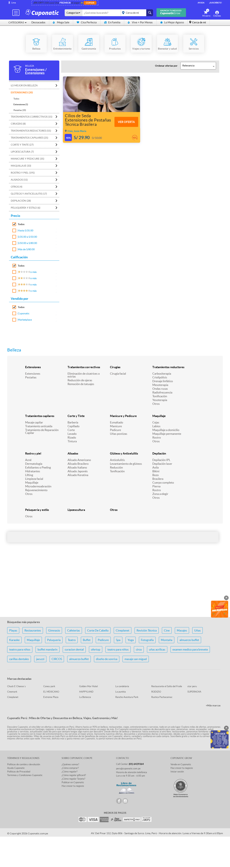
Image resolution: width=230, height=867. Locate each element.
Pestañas (30, 377)
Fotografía (147, 640)
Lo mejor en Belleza (24, 85)
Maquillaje (159, 416)
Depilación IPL (161, 460)
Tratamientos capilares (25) (29, 137)
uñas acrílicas (157, 649)
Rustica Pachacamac (161, 697)
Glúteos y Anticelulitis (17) (29, 193)
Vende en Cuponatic (181, 764)
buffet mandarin (48, 649)
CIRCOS (57, 659)
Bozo (155, 475)
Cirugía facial (118, 373)
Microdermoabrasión (38, 486)
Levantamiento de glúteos (126, 463)
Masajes (182, 630)
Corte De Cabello (98, 630)
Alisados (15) (19, 179)
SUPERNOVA (194, 691)
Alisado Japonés (78, 471)
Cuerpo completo (163, 482)
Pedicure (115, 430)
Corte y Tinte (76, 416)
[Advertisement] (115, 586)
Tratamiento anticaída (38, 426)
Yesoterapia (159, 400)
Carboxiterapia (161, 373)
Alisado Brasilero (78, 463)
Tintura (72, 441)
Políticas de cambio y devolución (23, 764)
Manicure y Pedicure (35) (27, 158)
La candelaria (122, 686)
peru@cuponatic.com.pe (128, 768)
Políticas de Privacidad (18, 771)
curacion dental (74, 649)
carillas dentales (19, 659)
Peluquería (54, 640)
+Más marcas (213, 705)
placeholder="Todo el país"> (136, 12)
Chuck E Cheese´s (16, 686)
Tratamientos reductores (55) (31, 130)
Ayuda (201, 3)
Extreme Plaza (50, 697)
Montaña (166, 640)
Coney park (49, 686)
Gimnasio (54, 630)
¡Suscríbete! (215, 3)
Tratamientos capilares (39, 416)
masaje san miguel (136, 659)
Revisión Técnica (147, 630)
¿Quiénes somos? (70, 764)
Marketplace (25, 319)
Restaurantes (32, 630)
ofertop (95, 649)
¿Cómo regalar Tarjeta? (73, 778)
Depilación (159, 453)
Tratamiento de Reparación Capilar (42, 431)
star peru (192, 686)
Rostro (156, 437)
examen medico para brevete (190, 649)
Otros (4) (16, 186)
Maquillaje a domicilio (165, 430)
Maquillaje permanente (166, 433)
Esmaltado (116, 422)
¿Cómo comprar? (70, 768)
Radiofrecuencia (162, 392)
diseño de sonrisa (106, 659)
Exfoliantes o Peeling (38, 467)
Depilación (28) (21, 200)
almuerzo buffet (189, 640)
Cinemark (12, 691)
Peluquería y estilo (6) (25, 207)
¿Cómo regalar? (69, 771)
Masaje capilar (34, 422)
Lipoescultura (76, 509)
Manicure (116, 426)
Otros (156, 403)
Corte (71, 430)
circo (139, 649)
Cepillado (73, 426)
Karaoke (14, 640)
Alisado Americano (79, 460)
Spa (118, 640)
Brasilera (157, 478)
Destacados (38, 22)
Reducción (116, 467)
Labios (156, 426)
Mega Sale (63, 22)
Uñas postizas (118, 433)
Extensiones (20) (22, 92)
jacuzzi (40, 659)
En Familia (114, 22)
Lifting (29, 475)
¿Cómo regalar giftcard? (74, 775)
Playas (13, 630)
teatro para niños (19, 649)
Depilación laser (162, 463)
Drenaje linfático (162, 381)
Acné (28, 460)
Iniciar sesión (177, 771)
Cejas (155, 422)
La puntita (120, 691)
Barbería (73, 422)
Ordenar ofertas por (166, 65)
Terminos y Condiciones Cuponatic (24, 775)
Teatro (72, 640)
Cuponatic (23, 313)
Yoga (131, 640)
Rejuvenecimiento (36, 490)
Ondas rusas (160, 388)
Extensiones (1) (20, 104)
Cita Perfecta (89, 22)
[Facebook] (119, 801)
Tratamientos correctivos (84, 367)
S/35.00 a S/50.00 (27, 236)
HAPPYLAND (86, 691)
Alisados (73, 453)
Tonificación (159, 396)
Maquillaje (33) (21, 165)
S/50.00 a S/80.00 (27, 243)
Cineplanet (122, 630)
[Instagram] (125, 801)
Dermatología (33, 463)
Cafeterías (73, 630)
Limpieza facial (34, 478)
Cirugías (115, 367)
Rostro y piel (33, 453)
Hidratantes (32, 471)
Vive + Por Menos (142, 22)
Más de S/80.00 (26, 249)
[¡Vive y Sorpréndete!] (42, 12)
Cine (167, 630)
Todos (16, 98)
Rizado (72, 437)
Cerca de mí (199, 22)
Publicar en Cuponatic (73, 782)
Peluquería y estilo (37, 509)
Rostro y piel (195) (23, 172)
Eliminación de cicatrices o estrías (84, 375)
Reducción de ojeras (80, 380)
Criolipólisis (159, 377)
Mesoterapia (160, 384)
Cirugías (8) (18, 123)
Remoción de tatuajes (81, 384)
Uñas (197, 630)
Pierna (156, 486)
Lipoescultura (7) (22, 151)
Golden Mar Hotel (88, 686)
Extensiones (33, 367)
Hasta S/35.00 (25, 230)
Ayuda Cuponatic (16, 768)
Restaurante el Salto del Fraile (166, 686)
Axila (155, 467)
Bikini (155, 471)
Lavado (72, 433)
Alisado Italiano (77, 467)
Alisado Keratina (78, 475)
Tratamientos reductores (168, 367)
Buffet (87, 640)
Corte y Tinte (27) (22, 144)
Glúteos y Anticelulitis (124, 453)
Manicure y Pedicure (123, 416)
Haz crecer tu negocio (73, 786)
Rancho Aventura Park (126, 697)
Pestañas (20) (19, 110)
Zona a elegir (160, 493)
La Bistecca (85, 697)
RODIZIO (156, 691)
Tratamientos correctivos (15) (31, 116)
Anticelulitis (117, 460)
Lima (13, 2)
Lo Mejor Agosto (174, 22)
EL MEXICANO (51, 691)
